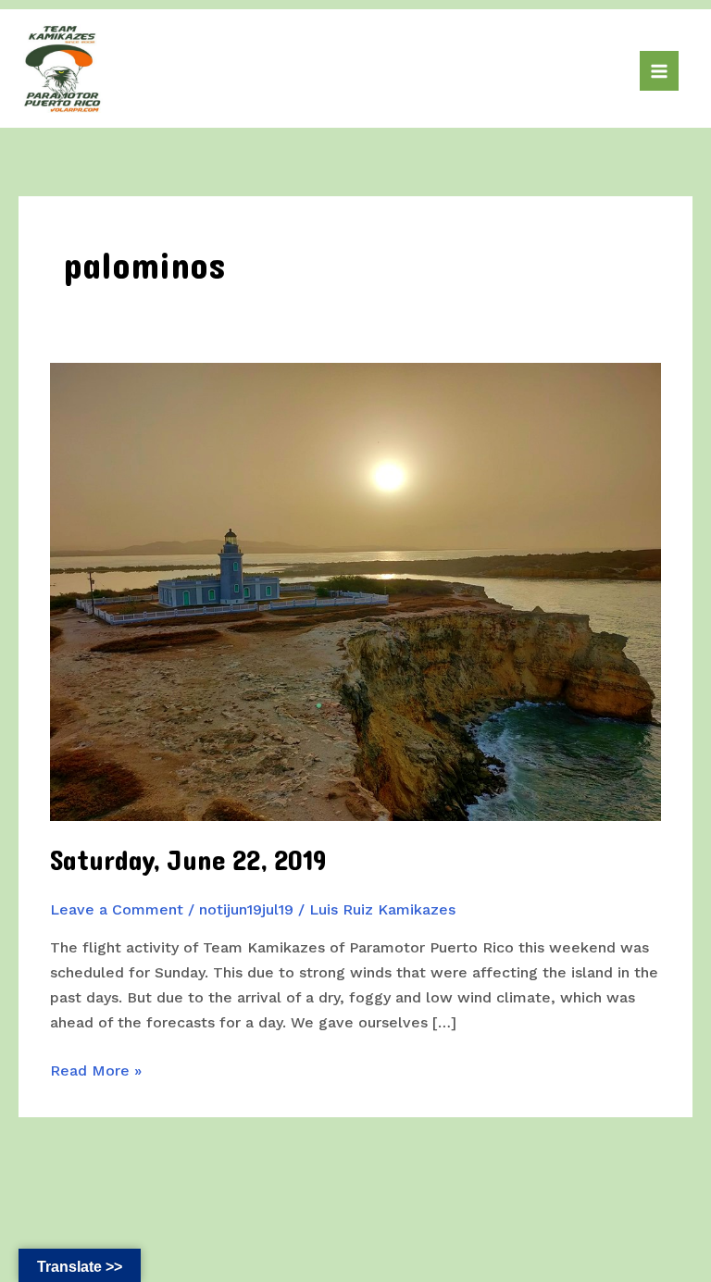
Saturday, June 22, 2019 (188, 861)
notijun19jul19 (246, 909)
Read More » (96, 1072)
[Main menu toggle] (659, 70)
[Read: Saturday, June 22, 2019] (355, 590)
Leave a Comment (116, 909)
